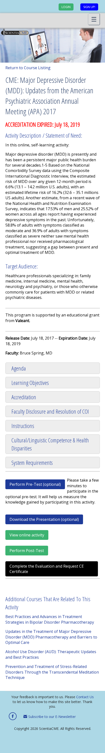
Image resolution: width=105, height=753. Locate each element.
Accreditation (23, 397)
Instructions (22, 426)
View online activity (27, 535)
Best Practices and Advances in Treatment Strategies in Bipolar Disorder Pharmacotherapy (49, 619)
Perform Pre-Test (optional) (35, 484)
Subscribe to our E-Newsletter (51, 716)
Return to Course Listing (28, 67)
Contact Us (85, 697)
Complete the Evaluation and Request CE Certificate (47, 568)
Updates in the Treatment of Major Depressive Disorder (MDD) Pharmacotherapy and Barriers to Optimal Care (51, 637)
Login (66, 7)
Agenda (18, 368)
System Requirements (32, 462)
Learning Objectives (30, 383)
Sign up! (89, 7)
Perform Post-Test (27, 550)
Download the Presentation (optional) (44, 519)
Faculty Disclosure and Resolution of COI (50, 411)
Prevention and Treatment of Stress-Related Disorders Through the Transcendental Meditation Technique (52, 672)
